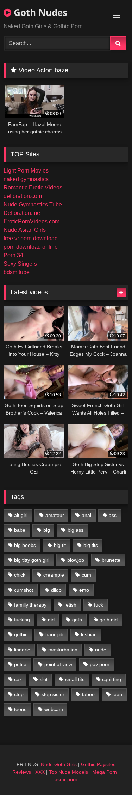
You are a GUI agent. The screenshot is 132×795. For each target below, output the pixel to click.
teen (117, 694)
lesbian (89, 634)
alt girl (20, 515)
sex (18, 679)
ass (113, 515)
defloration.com (23, 196)
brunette (111, 560)
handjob (54, 634)
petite (20, 664)
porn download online (31, 247)
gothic (20, 634)
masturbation (62, 649)
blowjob (75, 560)
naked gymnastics (26, 179)
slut (44, 679)
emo (84, 590)
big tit (60, 545)
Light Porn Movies (26, 171)
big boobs (25, 545)
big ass (75, 530)
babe (19, 530)
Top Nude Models (68, 772)
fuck (98, 605)
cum (86, 575)
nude (100, 649)
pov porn (99, 664)
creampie (53, 575)
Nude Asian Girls (25, 230)
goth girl (109, 619)
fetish (70, 605)
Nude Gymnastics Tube (33, 204)
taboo (88, 694)
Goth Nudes (39, 12)
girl (51, 619)
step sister (53, 694)
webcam (53, 709)
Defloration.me (22, 213)
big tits (90, 545)
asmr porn (66, 779)
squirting (111, 679)
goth (77, 619)
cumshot (23, 590)
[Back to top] (110, 774)
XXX (40, 772)
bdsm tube (17, 272)
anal (86, 515)
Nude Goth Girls (59, 764)
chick (19, 575)
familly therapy (30, 605)
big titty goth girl (31, 560)
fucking (22, 619)
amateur (54, 515)
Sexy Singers (20, 264)
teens (20, 709)
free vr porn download (31, 238)
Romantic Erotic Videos (33, 188)
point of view (58, 664)
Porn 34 (13, 255)
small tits (74, 679)
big (46, 530)
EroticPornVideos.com (31, 221)
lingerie (22, 649)
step (19, 694)
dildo (56, 590)
